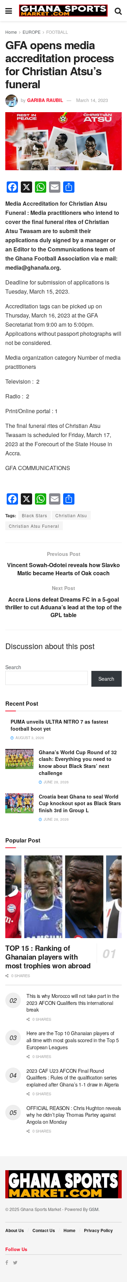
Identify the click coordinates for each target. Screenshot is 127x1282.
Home (11, 32)
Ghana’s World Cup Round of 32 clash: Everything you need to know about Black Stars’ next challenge (78, 762)
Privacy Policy (98, 1230)
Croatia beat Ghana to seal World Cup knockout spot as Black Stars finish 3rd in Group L (80, 803)
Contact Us (43, 1230)
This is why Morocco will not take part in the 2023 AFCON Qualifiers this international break (72, 1002)
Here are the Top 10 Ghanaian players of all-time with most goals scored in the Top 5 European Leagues (72, 1040)
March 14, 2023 (92, 100)
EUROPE (32, 32)
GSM (93, 1209)
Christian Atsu (71, 515)
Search (13, 667)
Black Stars (34, 515)
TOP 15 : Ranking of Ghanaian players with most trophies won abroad (47, 956)
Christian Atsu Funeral (34, 526)
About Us (14, 1230)
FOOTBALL (57, 32)
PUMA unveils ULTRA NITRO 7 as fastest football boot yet (59, 725)
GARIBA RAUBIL (45, 100)
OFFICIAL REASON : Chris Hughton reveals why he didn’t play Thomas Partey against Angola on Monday (73, 1114)
